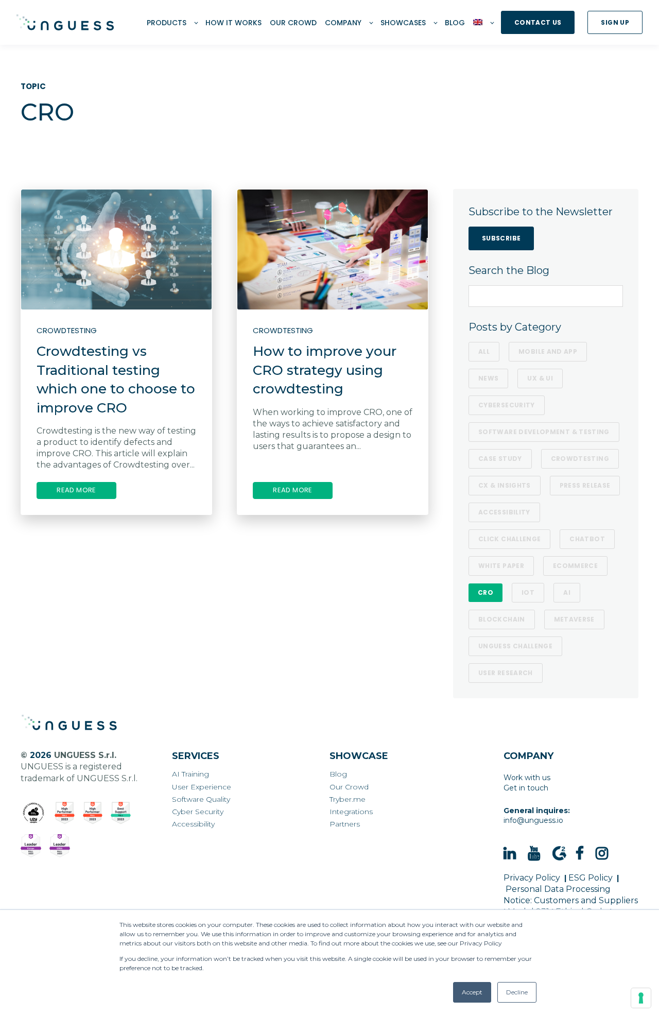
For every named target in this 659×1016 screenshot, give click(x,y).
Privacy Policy (532, 878)
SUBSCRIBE (501, 238)
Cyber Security (197, 812)
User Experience (201, 787)
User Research (505, 672)
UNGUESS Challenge (515, 646)
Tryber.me (348, 799)
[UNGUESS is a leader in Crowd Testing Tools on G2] (65, 813)
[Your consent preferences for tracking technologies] (641, 998)
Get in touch (526, 788)
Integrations (351, 812)
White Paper (501, 565)
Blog (338, 774)
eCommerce (575, 565)
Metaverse (574, 619)
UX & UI (540, 378)
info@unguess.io (533, 820)
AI (566, 592)
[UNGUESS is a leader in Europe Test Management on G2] (31, 845)
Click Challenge (509, 539)
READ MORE (76, 490)
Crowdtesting (580, 458)
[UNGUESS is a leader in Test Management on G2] (93, 813)
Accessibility (504, 512)
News (488, 378)
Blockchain (501, 619)
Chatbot (587, 539)
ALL (484, 351)
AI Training (190, 774)
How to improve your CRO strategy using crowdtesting (324, 370)
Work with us (527, 777)
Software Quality (201, 799)
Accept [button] (472, 992)
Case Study (500, 458)
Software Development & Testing (544, 431)
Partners (345, 824)
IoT (528, 592)
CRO (485, 592)
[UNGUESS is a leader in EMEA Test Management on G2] (59, 845)
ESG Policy (590, 878)
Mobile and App (547, 351)
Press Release (585, 485)
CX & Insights (504, 485)
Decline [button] (517, 992)
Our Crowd (349, 787)
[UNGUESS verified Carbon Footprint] (33, 813)
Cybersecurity (506, 405)
